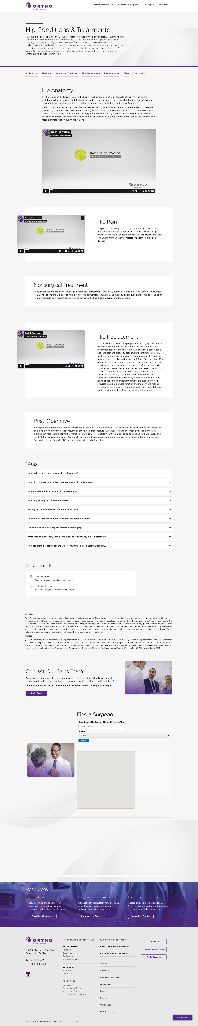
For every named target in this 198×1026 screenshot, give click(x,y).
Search (83, 740)
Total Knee (67, 953)
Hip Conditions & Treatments (113, 953)
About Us (104, 971)
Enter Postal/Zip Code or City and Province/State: (102, 722)
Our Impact (105, 1005)
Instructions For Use (72, 991)
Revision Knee (69, 956)
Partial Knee (68, 950)
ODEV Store (106, 1012)
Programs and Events (72, 988)
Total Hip (67, 971)
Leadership (105, 984)
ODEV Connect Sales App (75, 994)
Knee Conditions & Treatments (114, 946)
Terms (75, 1021)
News (102, 991)
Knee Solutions (70, 947)
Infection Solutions (71, 959)
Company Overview (109, 977)
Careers (103, 998)
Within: (81, 732)
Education (67, 985)
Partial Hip (67, 974)
